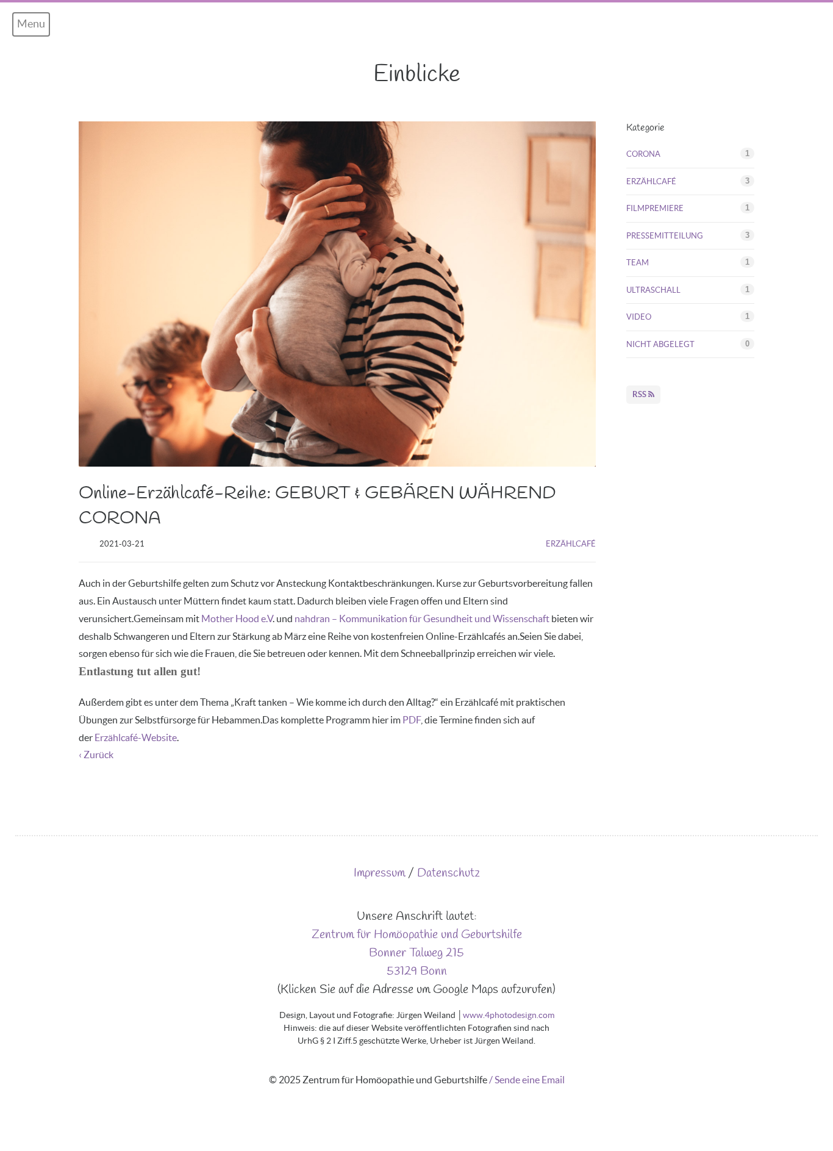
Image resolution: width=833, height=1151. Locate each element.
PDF (411, 719)
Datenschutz (448, 873)
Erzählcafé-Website (136, 737)
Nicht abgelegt (660, 344)
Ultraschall (653, 290)
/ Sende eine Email (527, 1079)
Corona (643, 154)
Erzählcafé (571, 543)
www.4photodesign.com (508, 1015)
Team (637, 262)
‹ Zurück (96, 754)
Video (638, 316)
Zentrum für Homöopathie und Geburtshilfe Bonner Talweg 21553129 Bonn (417, 953)
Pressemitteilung (664, 235)
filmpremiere (655, 208)
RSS (640, 394)
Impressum (379, 873)
